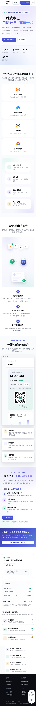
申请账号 (9, 681)
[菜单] (33, 3)
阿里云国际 (24, 681)
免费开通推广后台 (18, 542)
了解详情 (7, 517)
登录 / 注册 (25, 3)
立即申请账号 (8, 39)
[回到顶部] (31, 700)
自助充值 (22, 39)
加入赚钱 (8, 565)
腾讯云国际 (24, 684)
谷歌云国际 (9, 695)
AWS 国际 (9, 692)
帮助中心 (24, 695)
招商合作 (24, 692)
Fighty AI (8, 3)
